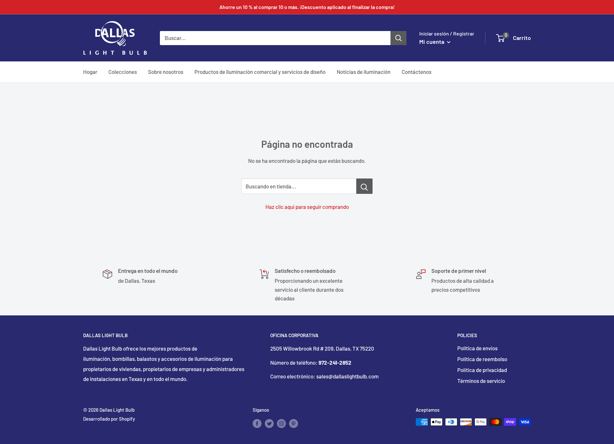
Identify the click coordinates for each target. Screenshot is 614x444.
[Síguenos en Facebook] (257, 423)
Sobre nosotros (165, 71)
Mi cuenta (432, 41)
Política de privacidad (482, 370)
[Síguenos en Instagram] (281, 423)
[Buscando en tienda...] (364, 186)
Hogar (90, 71)
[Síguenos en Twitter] (269, 423)
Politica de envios (477, 348)
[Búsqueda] (398, 38)
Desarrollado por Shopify (109, 419)
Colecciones (122, 71)
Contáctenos (416, 71)
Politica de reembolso (482, 359)
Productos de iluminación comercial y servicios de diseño (260, 71)
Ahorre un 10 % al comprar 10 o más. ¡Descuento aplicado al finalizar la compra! (307, 7)
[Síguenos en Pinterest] (293, 423)
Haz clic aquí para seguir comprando (307, 206)
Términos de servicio (481, 380)
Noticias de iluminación (363, 71)
